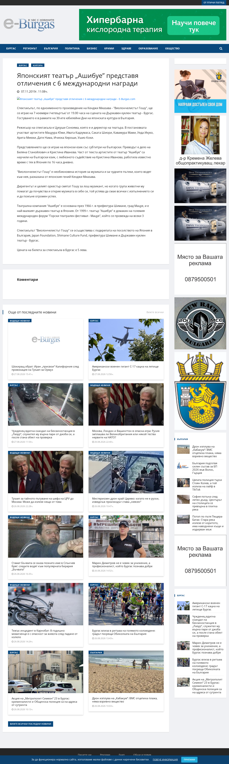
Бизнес (92, 48)
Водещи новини (20, 320)
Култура (38, 65)
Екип (122, 754)
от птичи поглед (214, 2)
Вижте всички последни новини (30, 723)
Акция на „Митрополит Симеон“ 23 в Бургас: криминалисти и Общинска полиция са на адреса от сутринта (44, 702)
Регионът (30, 48)
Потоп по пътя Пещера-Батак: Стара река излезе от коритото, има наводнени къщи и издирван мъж (208, 523)
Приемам (189, 759)
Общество (172, 48)
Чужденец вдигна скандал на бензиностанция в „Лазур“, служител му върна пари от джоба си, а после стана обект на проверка (43, 434)
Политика (72, 48)
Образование (148, 48)
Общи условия (142, 754)
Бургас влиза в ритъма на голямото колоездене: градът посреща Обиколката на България (123, 632)
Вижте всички (155, 312)
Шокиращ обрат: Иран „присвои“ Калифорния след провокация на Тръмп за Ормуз (45, 368)
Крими (109, 48)
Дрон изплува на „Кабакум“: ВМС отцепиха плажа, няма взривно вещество (124, 699)
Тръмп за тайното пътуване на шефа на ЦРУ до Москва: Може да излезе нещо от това (43, 500)
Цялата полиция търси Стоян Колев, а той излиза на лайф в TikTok (207, 484)
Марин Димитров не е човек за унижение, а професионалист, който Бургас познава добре (122, 564)
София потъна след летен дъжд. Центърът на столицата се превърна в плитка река (207, 503)
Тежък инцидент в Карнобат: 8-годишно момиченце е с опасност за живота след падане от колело (44, 634)
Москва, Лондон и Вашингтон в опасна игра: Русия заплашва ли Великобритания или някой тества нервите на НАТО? (125, 434)
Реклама (105, 754)
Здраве (126, 48)
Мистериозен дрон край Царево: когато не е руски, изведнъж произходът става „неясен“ (125, 500)
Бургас (11, 48)
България (51, 48)
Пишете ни (84, 754)
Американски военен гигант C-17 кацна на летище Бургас (125, 368)
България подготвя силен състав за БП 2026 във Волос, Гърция (204, 468)
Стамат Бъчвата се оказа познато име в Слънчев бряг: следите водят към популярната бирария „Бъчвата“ (43, 566)
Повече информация (165, 759)
